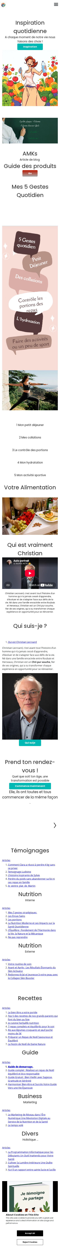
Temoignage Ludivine (19, 871)
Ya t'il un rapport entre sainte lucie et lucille (32, 1169)
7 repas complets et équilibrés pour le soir (31, 1026)
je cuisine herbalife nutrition (23, 1023)
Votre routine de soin (19, 964)
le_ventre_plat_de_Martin (21, 885)
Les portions (15, 919)
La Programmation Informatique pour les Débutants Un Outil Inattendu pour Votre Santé (30, 1155)
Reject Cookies (30, 1242)
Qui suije (30, 742)
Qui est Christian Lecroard (22, 642)
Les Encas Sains (16, 916)
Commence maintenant (30, 786)
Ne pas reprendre (18, 937)
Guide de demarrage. (20, 1066)
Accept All (30, 1233)
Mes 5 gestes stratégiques (22, 912)
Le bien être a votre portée (22, 1012)
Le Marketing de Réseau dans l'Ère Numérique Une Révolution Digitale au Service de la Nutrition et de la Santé (29, 1118)
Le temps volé (15, 1125)
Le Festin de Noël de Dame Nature (26, 1044)
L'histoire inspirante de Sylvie (24, 875)
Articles (6, 860)
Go (30, 173)
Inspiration (30, 46)
